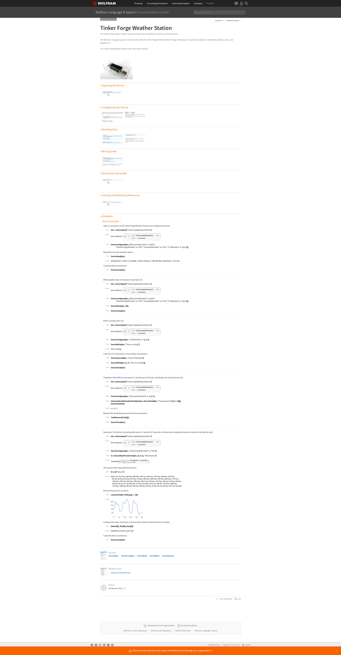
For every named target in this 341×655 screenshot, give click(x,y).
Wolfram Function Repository (135, 630)
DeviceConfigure (105, 116)
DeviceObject (106, 92)
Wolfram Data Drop (183, 630)
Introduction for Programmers (161, 625)
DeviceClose (104, 201)
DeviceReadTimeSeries (128, 134)
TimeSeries (117, 432)
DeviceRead (104, 135)
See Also (218, 20)
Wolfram (216, 645)
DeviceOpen (104, 91)
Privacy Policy (234, 645)
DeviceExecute (104, 179)
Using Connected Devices (121, 572)
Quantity (129, 141)
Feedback (225, 598)
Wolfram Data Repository (161, 630)
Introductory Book (188, 625)
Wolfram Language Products (206, 630)
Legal (225, 645)
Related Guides (233, 20)
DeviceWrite (104, 157)
